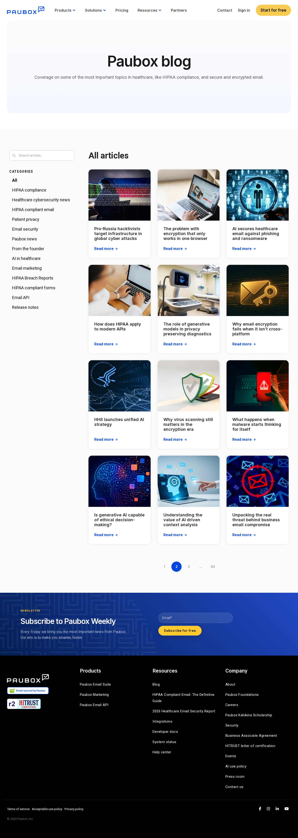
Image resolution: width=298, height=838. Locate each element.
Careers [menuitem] (231, 705)
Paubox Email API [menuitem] (94, 705)
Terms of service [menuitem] (18, 809)
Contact (224, 10)
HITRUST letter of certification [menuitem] (250, 746)
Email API (20, 297)
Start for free (273, 10)
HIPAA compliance (29, 190)
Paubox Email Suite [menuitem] (95, 684)
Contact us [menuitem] (234, 787)
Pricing (121, 10)
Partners (179, 10)
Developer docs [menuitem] (165, 732)
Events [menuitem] (230, 756)
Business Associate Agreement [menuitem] (251, 736)
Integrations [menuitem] (162, 721)
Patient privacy (25, 219)
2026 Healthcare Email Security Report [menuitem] (183, 711)
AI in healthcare (26, 258)
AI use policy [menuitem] (236, 766)
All (14, 180)
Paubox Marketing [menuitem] (94, 695)
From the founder (28, 248)
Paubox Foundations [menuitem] (242, 695)
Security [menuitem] (232, 725)
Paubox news (24, 238)
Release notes (25, 307)
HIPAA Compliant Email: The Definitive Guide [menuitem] (184, 698)
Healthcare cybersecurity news (41, 199)
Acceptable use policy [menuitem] (47, 809)
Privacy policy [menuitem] (73, 809)
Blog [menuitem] (156, 684)
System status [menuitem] (164, 742)
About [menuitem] (230, 684)
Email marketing (27, 268)
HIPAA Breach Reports (32, 278)
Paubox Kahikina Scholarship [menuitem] (248, 715)
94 (213, 566)
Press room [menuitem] (235, 776)
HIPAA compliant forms (33, 287)
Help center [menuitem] (161, 752)
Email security (25, 229)
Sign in (244, 10)
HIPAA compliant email (33, 209)
